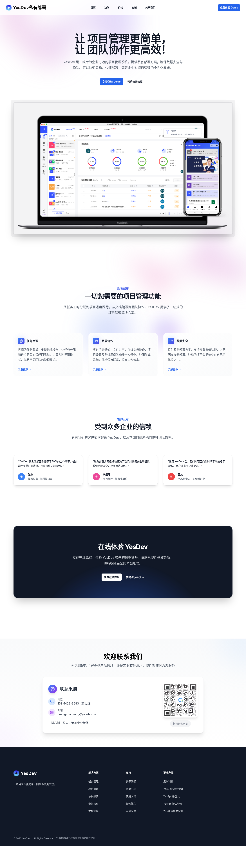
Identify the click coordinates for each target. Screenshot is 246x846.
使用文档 (131, 796)
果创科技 (168, 781)
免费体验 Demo (229, 7)
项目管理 (93, 788)
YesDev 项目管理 (173, 788)
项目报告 (93, 796)
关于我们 (150, 7)
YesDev (29, 773)
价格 (120, 7)
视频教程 (131, 803)
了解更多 (24, 369)
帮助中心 (131, 788)
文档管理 (93, 811)
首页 (93, 7)
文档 (134, 7)
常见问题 (131, 811)
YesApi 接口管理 (172, 803)
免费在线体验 (111, 577)
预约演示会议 (137, 81)
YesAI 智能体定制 (173, 811)
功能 (106, 7)
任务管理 (93, 781)
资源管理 (93, 803)
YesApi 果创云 (171, 796)
